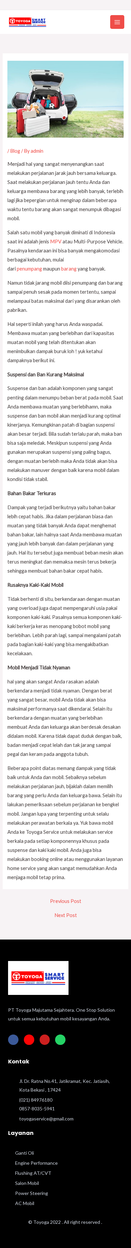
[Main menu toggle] (117, 22)
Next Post (65, 915)
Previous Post (65, 901)
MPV (55, 241)
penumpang (29, 269)
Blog (15, 151)
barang (69, 269)
